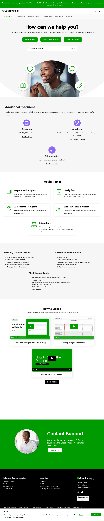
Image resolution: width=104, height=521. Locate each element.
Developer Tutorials (73, 39)
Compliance (76, 507)
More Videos (52, 382)
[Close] (101, 4)
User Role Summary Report (16, 260)
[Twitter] (82, 492)
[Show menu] (95, 11)
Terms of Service (36, 507)
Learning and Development (50, 489)
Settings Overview (62, 257)
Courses (43, 482)
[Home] (13, 12)
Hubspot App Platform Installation (18, 262)
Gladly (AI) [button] (58, 16)
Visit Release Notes (52, 164)
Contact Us (55, 450)
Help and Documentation (14, 478)
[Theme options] (100, 11)
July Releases (36, 289)
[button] (8, 16)
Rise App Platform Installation (16, 267)
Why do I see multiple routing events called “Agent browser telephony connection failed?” (51, 283)
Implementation (30, 39)
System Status (82, 483)
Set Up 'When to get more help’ (67, 267)
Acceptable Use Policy (63, 507)
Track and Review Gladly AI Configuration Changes (73, 262)
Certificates (44, 484)
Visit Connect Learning (77, 139)
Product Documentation (50, 39)
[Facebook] (86, 492)
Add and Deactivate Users (40, 287)
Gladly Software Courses (49, 486)
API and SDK (7, 489)
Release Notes (48, 16)
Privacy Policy (49, 507)
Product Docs (36, 280)
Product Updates (83, 487)
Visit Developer (27, 137)
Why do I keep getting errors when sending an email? (49, 278)
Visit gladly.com (83, 485)
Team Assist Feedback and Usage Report (20, 257)
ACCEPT (95, 515)
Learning (44, 478)
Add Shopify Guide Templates (66, 265)
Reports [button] (68, 16)
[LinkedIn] (78, 492)
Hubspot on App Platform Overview (18, 265)
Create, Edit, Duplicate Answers (67, 260)
